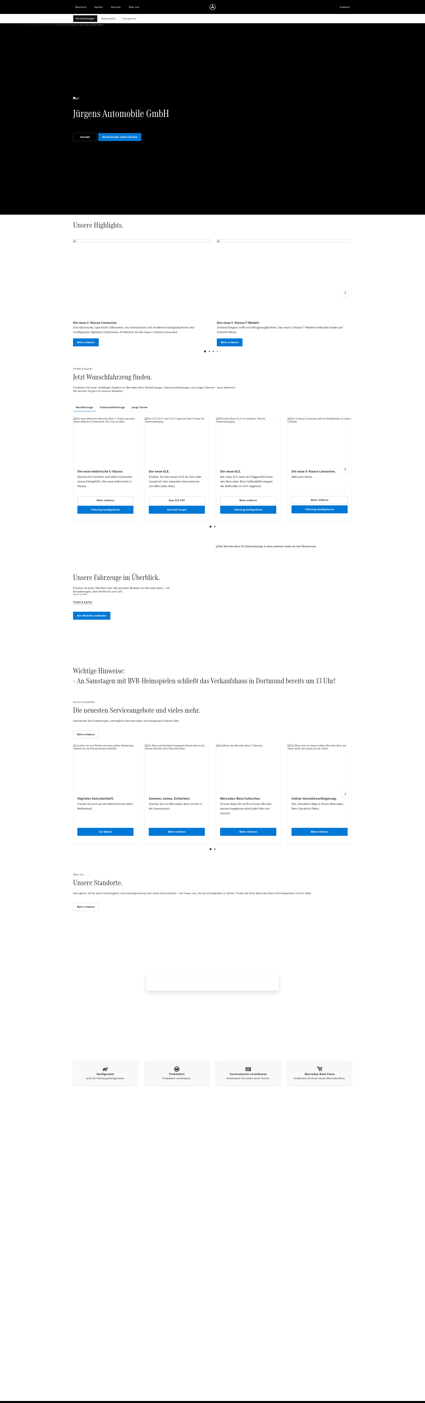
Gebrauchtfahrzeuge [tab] (112, 407)
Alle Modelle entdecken (91, 615)
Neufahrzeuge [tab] (84, 407)
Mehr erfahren (86, 734)
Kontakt (85, 137)
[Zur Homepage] (212, 7)
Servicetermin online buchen (119, 137)
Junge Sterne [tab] (140, 407)
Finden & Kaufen (82, 602)
